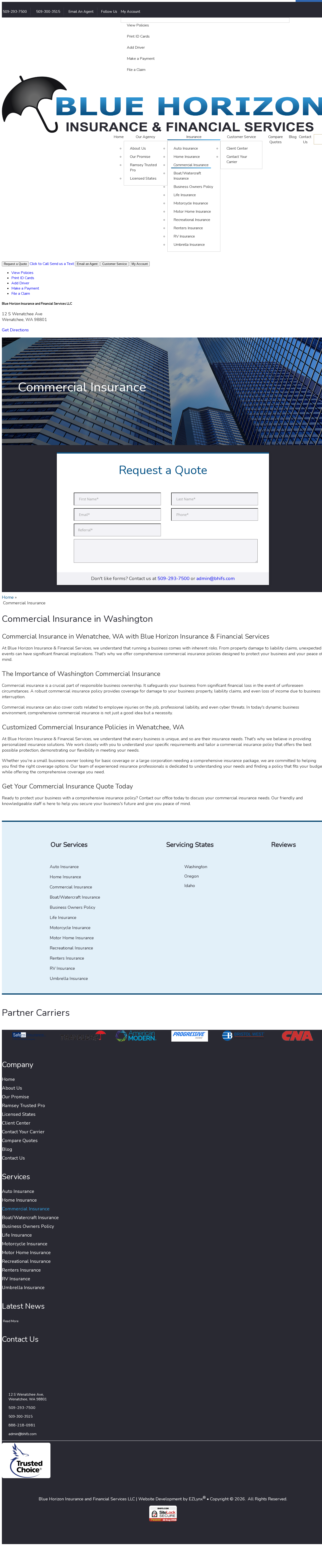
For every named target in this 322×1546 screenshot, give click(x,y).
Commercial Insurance (191, 165)
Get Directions (15, 330)
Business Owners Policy (193, 186)
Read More (10, 1321)
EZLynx (196, 1499)
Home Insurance (186, 156)
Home (119, 136)
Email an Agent (87, 264)
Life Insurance (184, 195)
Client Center (237, 148)
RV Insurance (184, 236)
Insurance (194, 136)
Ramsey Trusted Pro (143, 167)
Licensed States (143, 178)
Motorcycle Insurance (190, 203)
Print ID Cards (138, 36)
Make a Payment (141, 58)
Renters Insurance (188, 228)
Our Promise (140, 156)
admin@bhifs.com (215, 578)
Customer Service (241, 136)
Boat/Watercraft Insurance (187, 176)
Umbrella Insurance (189, 244)
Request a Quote (15, 264)
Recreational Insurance (191, 219)
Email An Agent (80, 11)
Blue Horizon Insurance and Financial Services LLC (87, 1499)
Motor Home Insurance (192, 211)
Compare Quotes (275, 139)
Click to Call (39, 263)
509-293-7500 (173, 578)
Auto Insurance (185, 148)
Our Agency (145, 136)
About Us (138, 148)
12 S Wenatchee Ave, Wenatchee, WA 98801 (27, 1397)
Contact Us (305, 139)
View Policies (138, 25)
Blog (293, 136)
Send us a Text (62, 263)
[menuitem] (205, 25)
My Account (131, 11)
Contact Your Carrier (237, 159)
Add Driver (136, 47)
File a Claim (136, 69)
